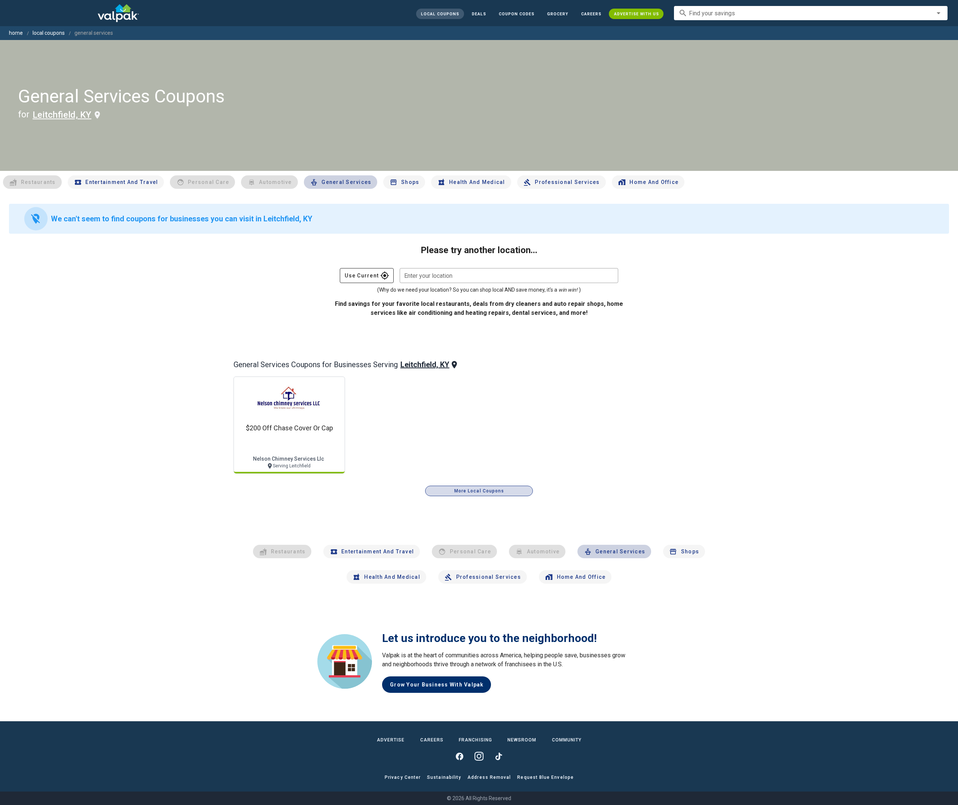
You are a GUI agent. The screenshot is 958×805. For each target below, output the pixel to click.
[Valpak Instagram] (479, 756)
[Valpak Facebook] (459, 756)
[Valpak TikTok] (498, 756)
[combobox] (811, 13)
